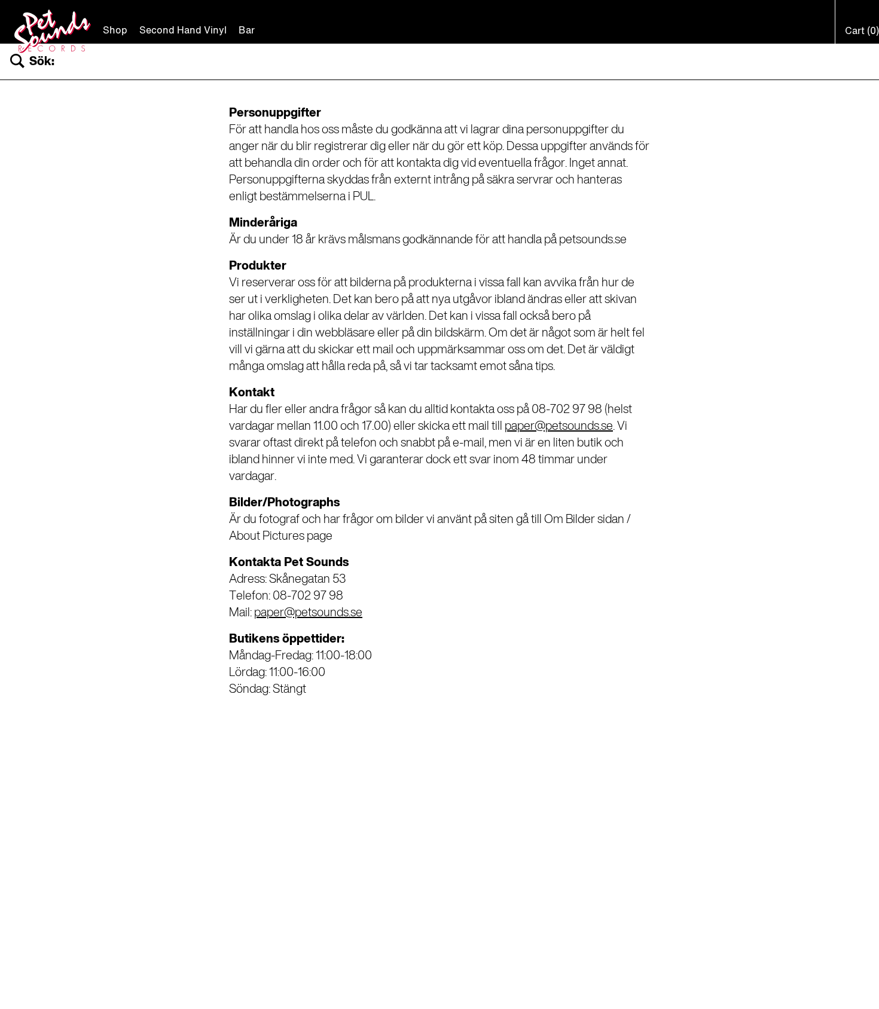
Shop (115, 31)
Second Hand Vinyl (183, 31)
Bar (247, 31)
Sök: (41, 62)
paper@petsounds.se (559, 427)
